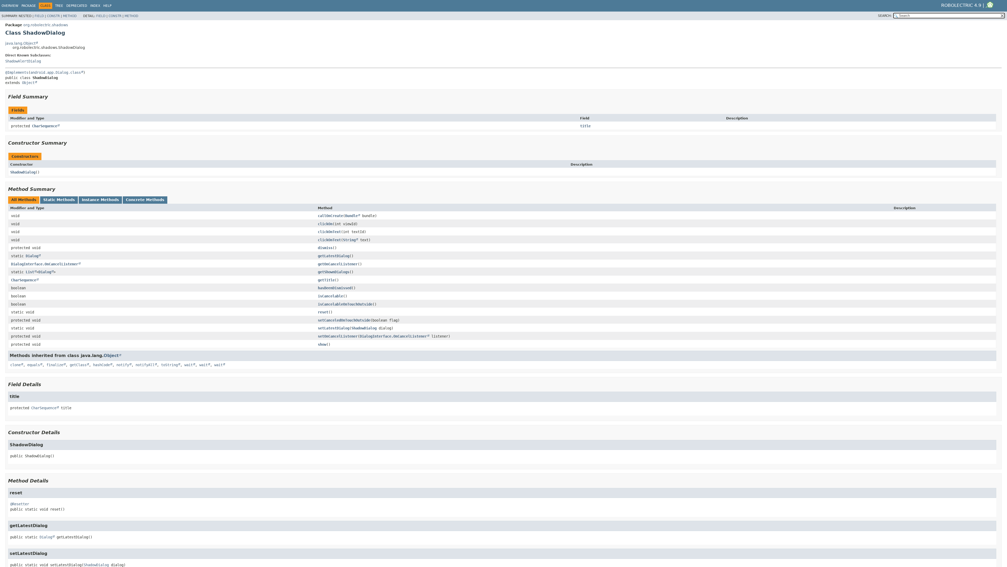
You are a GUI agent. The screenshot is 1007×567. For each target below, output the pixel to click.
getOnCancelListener (338, 264)
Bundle (351, 216)
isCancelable (330, 296)
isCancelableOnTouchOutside (345, 304)
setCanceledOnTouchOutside (344, 320)
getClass (78, 365)
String (349, 240)
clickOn (325, 224)
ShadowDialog (22, 172)
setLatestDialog (333, 328)
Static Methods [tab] (59, 200)
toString (169, 365)
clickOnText (329, 232)
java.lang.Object (20, 43)
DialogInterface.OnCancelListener (44, 264)
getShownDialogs (333, 272)
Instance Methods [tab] (100, 200)
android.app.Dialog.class (55, 72)
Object (28, 83)
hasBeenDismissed (334, 288)
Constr (53, 16)
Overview (10, 6)
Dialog (32, 256)
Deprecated (76, 6)
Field (39, 16)
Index (95, 6)
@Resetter (19, 504)
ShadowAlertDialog (23, 61)
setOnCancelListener (338, 336)
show (322, 344)
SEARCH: (885, 16)
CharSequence (44, 126)
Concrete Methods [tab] (145, 200)
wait (188, 365)
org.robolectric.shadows (45, 25)
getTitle (326, 280)
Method (70, 16)
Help (107, 6)
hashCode (101, 365)
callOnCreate (330, 216)
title (585, 126)
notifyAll (145, 365)
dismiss (325, 248)
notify (122, 365)
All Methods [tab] (23, 200)
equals (33, 365)
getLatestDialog (333, 256)
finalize (54, 365)
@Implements (16, 72)
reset (323, 312)
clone (15, 365)
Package (29, 6)
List (30, 272)
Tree (59, 6)
